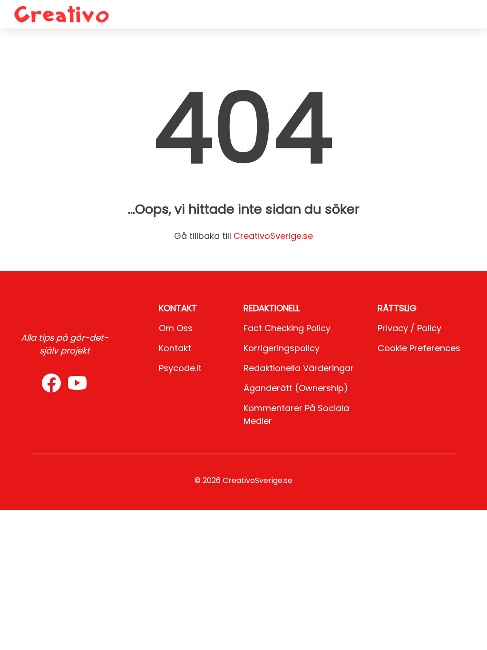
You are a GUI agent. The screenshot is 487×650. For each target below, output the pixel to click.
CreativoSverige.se (273, 236)
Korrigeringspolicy (282, 348)
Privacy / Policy (409, 328)
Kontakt (175, 348)
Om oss (176, 328)
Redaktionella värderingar (299, 368)
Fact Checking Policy (287, 328)
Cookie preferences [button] (419, 348)
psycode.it (180, 368)
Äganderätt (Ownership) (296, 388)
